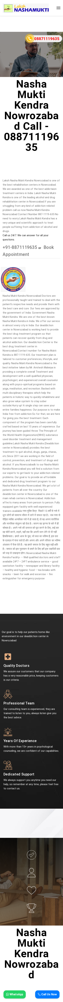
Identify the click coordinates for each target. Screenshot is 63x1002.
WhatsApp (16, 994)
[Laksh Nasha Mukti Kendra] (26, 8)
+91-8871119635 (20, 247)
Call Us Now (49, 994)
